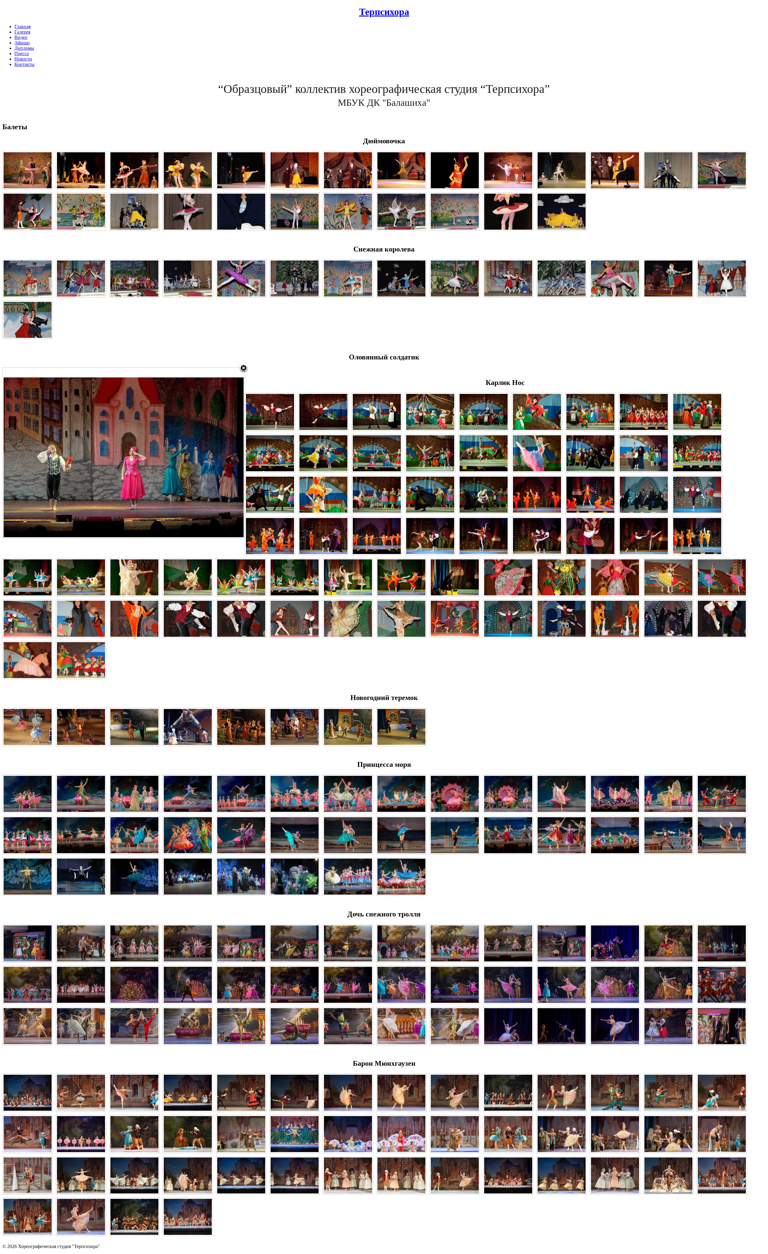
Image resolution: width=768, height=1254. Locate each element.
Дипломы (24, 48)
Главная (22, 26)
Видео (20, 37)
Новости (23, 58)
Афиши (22, 42)
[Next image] (202, 453)
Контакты (24, 64)
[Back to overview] (243, 368)
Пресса (21, 53)
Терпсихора (384, 11)
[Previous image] (45, 453)
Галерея (22, 31)
